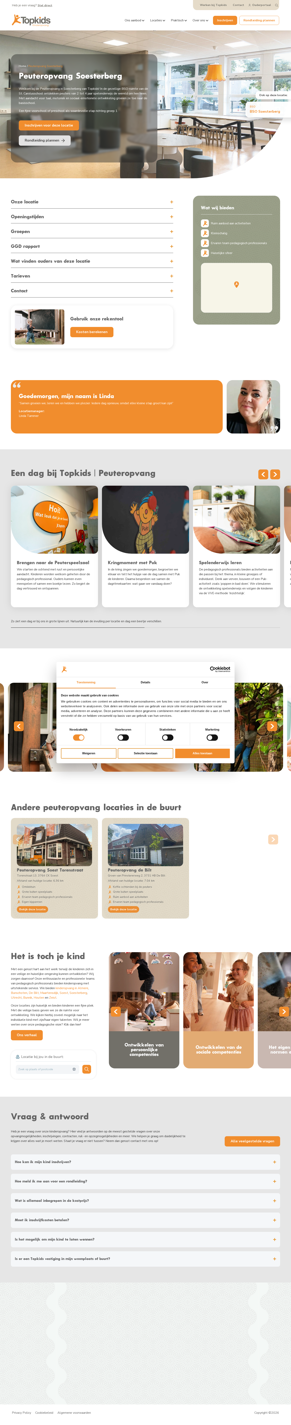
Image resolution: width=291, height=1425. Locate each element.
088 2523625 (166, 1322)
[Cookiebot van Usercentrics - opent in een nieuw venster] (213, 669)
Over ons (199, 20)
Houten (39, 997)
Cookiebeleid (44, 1413)
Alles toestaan (202, 753)
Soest (64, 993)
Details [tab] (145, 682)
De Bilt (34, 993)
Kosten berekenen (91, 332)
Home (22, 66)
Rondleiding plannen (259, 20)
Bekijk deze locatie (32, 909)
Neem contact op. (241, 1327)
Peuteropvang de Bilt (130, 870)
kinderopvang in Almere (72, 988)
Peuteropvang (91, 1327)
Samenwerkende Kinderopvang (61, 1373)
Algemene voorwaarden (74, 1413)
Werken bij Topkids (213, 5)
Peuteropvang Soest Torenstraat (50, 870)
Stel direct (45, 5)
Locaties (156, 20)
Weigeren (88, 753)
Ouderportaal (261, 5)
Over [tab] (205, 682)
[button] (236, 284)
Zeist (52, 997)
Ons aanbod (133, 20)
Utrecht (16, 997)
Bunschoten (19, 993)
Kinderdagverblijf (92, 1322)
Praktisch (177, 20)
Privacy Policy (21, 1413)
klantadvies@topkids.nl (172, 1330)
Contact (238, 5)
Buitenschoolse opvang (97, 1332)
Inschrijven (225, 20)
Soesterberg (78, 993)
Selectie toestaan (145, 753)
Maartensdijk (49, 993)
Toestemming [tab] (86, 682)
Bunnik (27, 997)
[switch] (123, 737)
